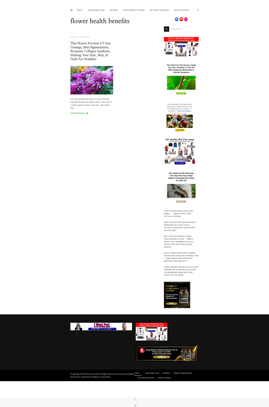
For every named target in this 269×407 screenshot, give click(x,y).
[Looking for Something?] (182, 29)
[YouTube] (181, 19)
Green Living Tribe (92, 374)
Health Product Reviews (134, 10)
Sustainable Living (96, 10)
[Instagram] (186, 19)
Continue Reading (77, 113)
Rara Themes (75, 377)
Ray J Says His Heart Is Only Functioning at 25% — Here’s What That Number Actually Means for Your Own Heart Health (179, 241)
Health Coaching (181, 10)
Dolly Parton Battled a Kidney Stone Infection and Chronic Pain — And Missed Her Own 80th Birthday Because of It (181, 257)
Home (79, 10)
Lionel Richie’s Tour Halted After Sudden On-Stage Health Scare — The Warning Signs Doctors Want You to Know (181, 271)
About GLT (138, 375)
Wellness (114, 10)
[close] (135, 399)
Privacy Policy (105, 377)
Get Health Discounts (159, 10)
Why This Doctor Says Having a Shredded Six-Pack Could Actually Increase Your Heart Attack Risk (180, 226)
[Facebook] (176, 19)
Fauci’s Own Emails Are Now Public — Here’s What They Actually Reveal (178, 214)
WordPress (95, 377)
